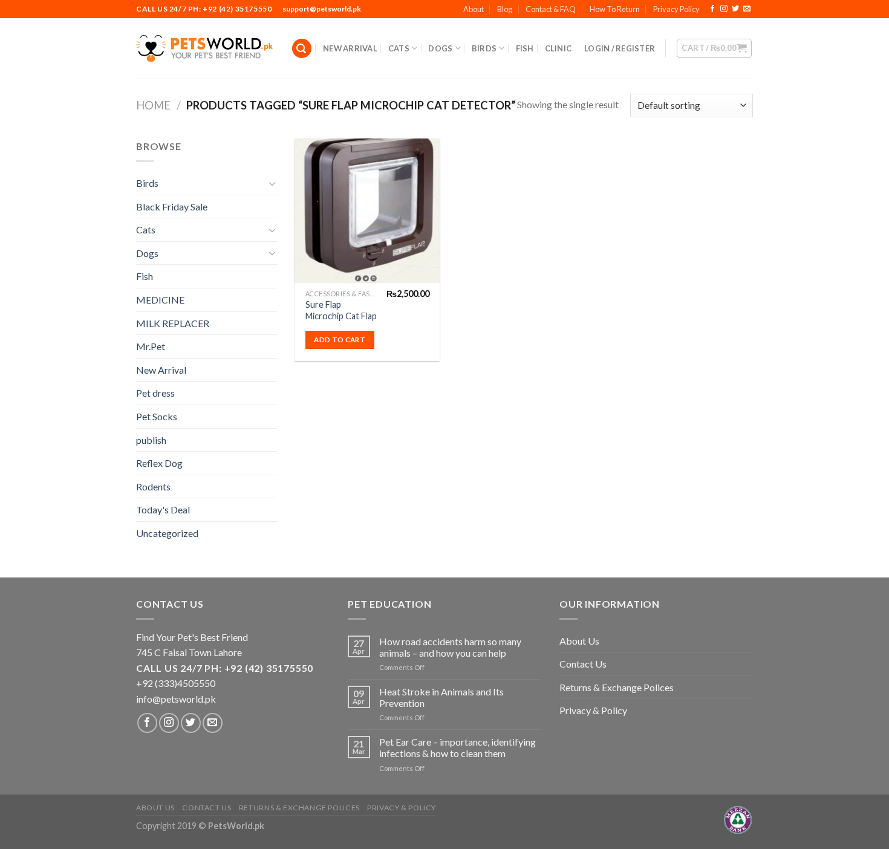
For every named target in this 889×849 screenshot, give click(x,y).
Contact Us (583, 663)
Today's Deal (163, 509)
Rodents (153, 486)
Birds (484, 48)
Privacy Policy (676, 9)
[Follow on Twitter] (735, 9)
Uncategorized (167, 533)
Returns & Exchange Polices (616, 687)
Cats (398, 48)
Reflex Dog (159, 463)
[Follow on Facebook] (712, 9)
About (473, 9)
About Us (579, 640)
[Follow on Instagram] (724, 9)
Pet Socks (156, 416)
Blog (504, 9)
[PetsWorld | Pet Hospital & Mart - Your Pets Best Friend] (204, 48)
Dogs (440, 48)
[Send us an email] (747, 9)
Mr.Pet (150, 346)
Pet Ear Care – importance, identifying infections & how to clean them (457, 747)
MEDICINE (160, 299)
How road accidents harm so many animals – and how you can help (450, 647)
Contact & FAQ (551, 9)
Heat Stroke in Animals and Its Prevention (441, 697)
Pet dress (155, 392)
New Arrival (350, 48)
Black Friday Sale (171, 206)
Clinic (558, 48)
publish (151, 440)
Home (153, 105)
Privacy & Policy (593, 710)
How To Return (615, 9)
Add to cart (339, 339)
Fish (525, 48)
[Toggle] (272, 183)
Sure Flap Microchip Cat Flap (341, 310)
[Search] (301, 49)
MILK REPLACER (172, 323)
